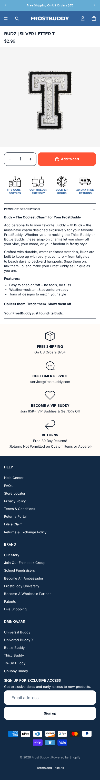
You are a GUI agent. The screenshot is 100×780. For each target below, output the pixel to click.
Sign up (50, 713)
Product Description (22, 209)
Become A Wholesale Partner (27, 594)
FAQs (8, 486)
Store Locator (14, 493)
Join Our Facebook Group (24, 563)
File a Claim (13, 524)
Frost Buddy (41, 757)
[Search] (17, 18)
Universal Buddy (17, 632)
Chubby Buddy (16, 671)
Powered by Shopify (66, 757)
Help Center (14, 478)
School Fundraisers (19, 571)
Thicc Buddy (14, 655)
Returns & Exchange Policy (25, 532)
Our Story (11, 555)
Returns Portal (15, 517)
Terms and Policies (50, 768)
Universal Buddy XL (19, 640)
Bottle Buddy (14, 648)
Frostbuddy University (21, 586)
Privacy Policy (15, 501)
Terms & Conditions (19, 509)
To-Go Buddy (14, 663)
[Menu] (6, 18)
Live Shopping (15, 609)
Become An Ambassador (23, 578)
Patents (10, 601)
